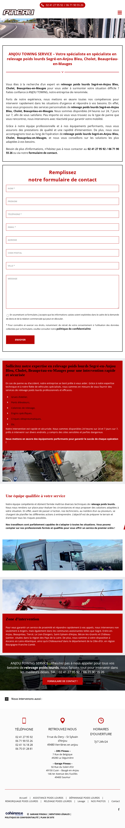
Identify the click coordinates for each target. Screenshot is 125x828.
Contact (115, 801)
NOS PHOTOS (98, 801)
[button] (62, 699)
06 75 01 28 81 (24, 749)
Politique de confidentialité (21, 817)
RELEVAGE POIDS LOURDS (58, 801)
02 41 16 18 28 (24, 745)
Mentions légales (59, 814)
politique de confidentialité (73, 328)
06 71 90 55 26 (74, 5)
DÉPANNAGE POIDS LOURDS (84, 797)
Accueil (23, 797)
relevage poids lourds (84, 107)
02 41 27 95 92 (54, 5)
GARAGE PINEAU (38, 814)
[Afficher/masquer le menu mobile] (120, 12)
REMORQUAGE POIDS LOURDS (21, 801)
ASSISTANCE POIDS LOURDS (48, 797)
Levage (81, 801)
